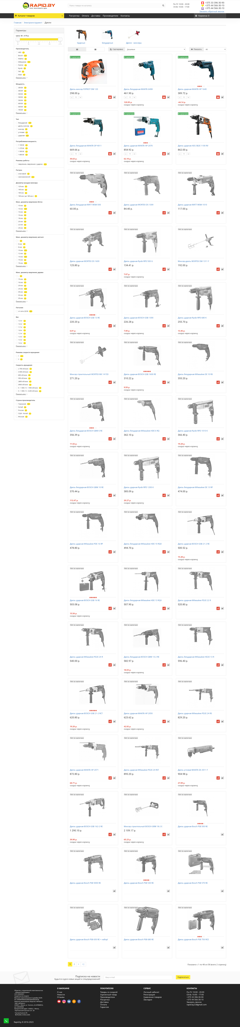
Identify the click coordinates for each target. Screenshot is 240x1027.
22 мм (22, 224)
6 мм (21, 244)
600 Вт (22, 103)
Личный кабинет (151, 992)
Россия (22, 410)
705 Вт (22, 110)
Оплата (85, 15)
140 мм (22, 189)
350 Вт (22, 87)
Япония (22, 416)
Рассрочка (74, 15)
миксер (22, 129)
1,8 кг (21, 330)
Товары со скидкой (109, 992)
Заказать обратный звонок (212, 11)
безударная (24, 123)
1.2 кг (21, 333)
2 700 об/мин (24, 369)
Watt (21, 74)
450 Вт (22, 91)
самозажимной (26, 177)
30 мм (22, 292)
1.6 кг (21, 343)
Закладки (148, 999)
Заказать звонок (194, 1002)
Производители (110, 15)
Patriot (22, 65)
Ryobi (21, 68)
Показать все (21, 78)
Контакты (125, 15)
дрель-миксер (25, 126)
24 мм (22, 228)
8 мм (21, 247)
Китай (22, 407)
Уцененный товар (108, 994)
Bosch (22, 55)
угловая (22, 132)
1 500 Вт (22, 151)
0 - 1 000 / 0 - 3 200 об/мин (29, 391)
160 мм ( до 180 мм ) (27, 196)
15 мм (22, 260)
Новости (61, 994)
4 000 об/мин (24, 372)
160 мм (22, 193)
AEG (21, 52)
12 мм (22, 253)
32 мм (22, 295)
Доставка (95, 15)
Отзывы (60, 997)
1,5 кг (21, 321)
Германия (23, 404)
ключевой (23, 174)
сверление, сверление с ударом (32, 164)
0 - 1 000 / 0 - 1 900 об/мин (29, 388)
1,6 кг (21, 324)
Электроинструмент (33, 22)
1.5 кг (21, 340)
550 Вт (22, 100)
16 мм (22, 215)
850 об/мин (24, 375)
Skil (20, 71)
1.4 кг (21, 337)
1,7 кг (21, 327)
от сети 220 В (25, 311)
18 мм (22, 218)
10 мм (22, 205)
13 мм (22, 209)
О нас (59, 992)
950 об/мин (24, 378)
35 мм (22, 298)
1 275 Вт (22, 148)
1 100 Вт (22, 145)
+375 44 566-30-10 (214, 5)
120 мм (22, 186)
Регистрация (149, 994)
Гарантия (104, 1007)
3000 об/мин (24, 384)
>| (83, 964)
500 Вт (22, 94)
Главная (17, 22)
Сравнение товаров (153, 997)
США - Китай (24, 413)
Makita (22, 59)
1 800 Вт (22, 154)
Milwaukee (24, 62)
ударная (23, 135)
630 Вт (22, 107)
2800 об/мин (24, 381)
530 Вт (22, 97)
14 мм (22, 212)
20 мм (22, 221)
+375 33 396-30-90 (214, 2)
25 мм (22, 289)
